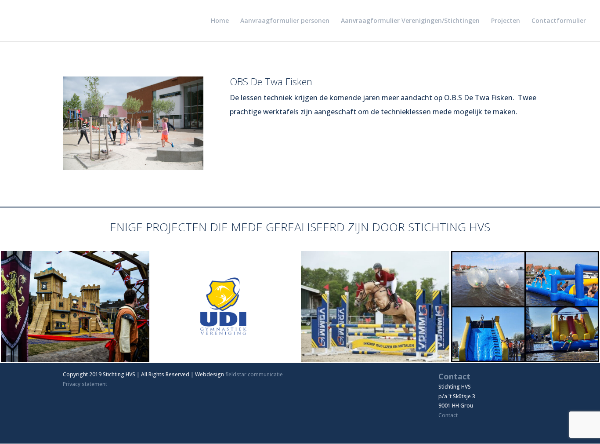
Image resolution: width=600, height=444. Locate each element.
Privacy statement (85, 384)
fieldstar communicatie (254, 374)
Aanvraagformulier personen (284, 21)
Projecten (505, 21)
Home (220, 21)
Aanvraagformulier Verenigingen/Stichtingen (410, 21)
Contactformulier (558, 21)
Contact (448, 415)
